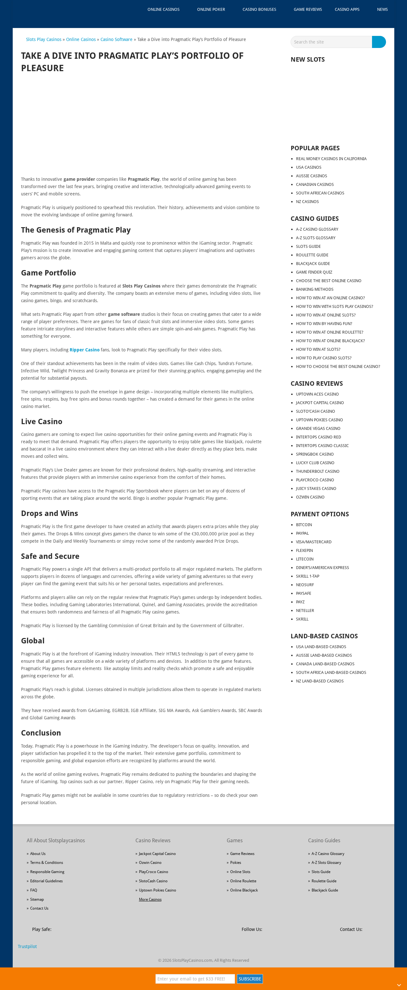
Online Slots (240, 872)
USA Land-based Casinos (321, 646)
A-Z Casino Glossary (317, 229)
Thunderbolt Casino (318, 471)
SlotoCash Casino (153, 881)
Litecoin (305, 559)
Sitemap (37, 899)
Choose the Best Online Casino (329, 280)
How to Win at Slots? (318, 349)
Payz (300, 602)
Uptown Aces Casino (317, 394)
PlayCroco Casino (315, 480)
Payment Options (320, 514)
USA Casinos (308, 167)
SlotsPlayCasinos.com (192, 960)
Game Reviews (308, 9)
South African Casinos (320, 193)
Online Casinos (164, 9)
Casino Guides (315, 218)
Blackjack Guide (313, 263)
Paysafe (303, 593)
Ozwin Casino (310, 497)
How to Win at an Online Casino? (330, 297)
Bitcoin (304, 524)
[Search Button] (380, 42)
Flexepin (304, 550)
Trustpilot (27, 946)
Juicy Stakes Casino (316, 488)
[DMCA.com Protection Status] (105, 932)
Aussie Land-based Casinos (324, 655)
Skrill (302, 619)
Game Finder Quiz (314, 272)
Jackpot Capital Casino (320, 402)
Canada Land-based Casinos (325, 663)
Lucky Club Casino (315, 462)
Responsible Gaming (47, 872)
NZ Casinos (307, 201)
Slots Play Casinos (43, 39)
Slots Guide (308, 246)
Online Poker (211, 9)
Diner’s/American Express (322, 567)
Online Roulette (243, 881)
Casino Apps (347, 9)
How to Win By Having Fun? (324, 323)
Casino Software (116, 39)
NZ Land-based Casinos (320, 681)
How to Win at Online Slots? (326, 315)
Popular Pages (315, 148)
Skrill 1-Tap (307, 576)
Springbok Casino (315, 454)
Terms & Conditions (46, 862)
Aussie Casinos (311, 175)
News (382, 9)
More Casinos (150, 899)
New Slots (308, 59)
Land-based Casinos (324, 636)
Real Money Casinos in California (331, 158)
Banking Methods (315, 289)
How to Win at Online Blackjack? (330, 340)
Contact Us (39, 908)
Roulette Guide (312, 255)
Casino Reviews (317, 383)
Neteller (305, 610)
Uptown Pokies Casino (319, 419)
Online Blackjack (244, 890)
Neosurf (305, 584)
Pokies (235, 862)
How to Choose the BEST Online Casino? (338, 366)
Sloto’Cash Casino (315, 411)
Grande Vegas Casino (318, 428)
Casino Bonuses (259, 9)
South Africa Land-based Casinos (331, 672)
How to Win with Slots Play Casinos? (334, 306)
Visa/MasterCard (314, 541)
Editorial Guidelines (46, 881)
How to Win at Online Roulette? (329, 332)
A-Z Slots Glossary (315, 237)
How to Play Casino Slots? (324, 358)
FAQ (33, 890)
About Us (37, 853)
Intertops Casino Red (318, 437)
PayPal (302, 533)
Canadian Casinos (315, 184)
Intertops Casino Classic (322, 445)
